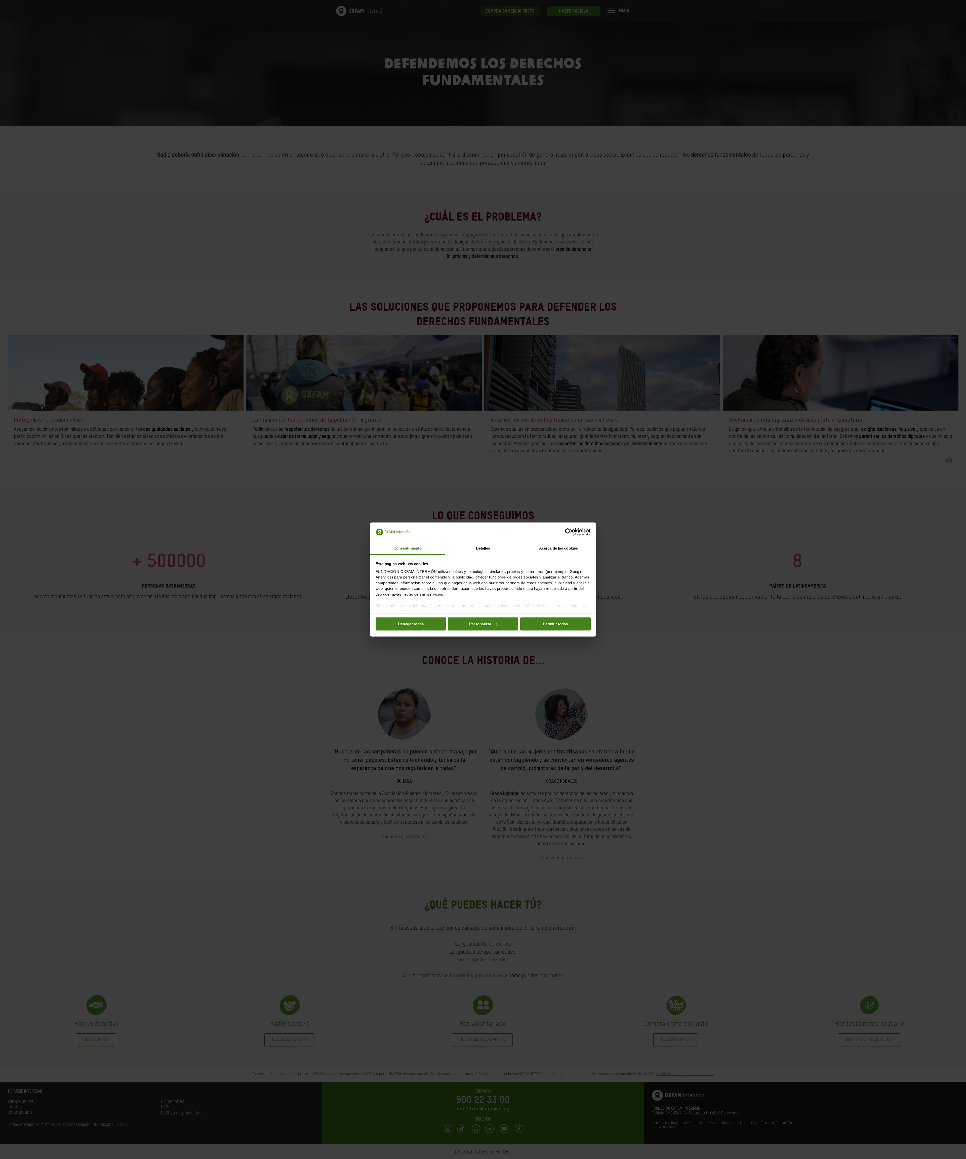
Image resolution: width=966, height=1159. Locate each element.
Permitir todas (555, 624)
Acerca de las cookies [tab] (558, 548)
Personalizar (480, 624)
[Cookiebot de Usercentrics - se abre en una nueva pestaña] (569, 532)
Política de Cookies (540, 605)
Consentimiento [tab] (407, 548)
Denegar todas (411, 624)
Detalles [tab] (483, 548)
